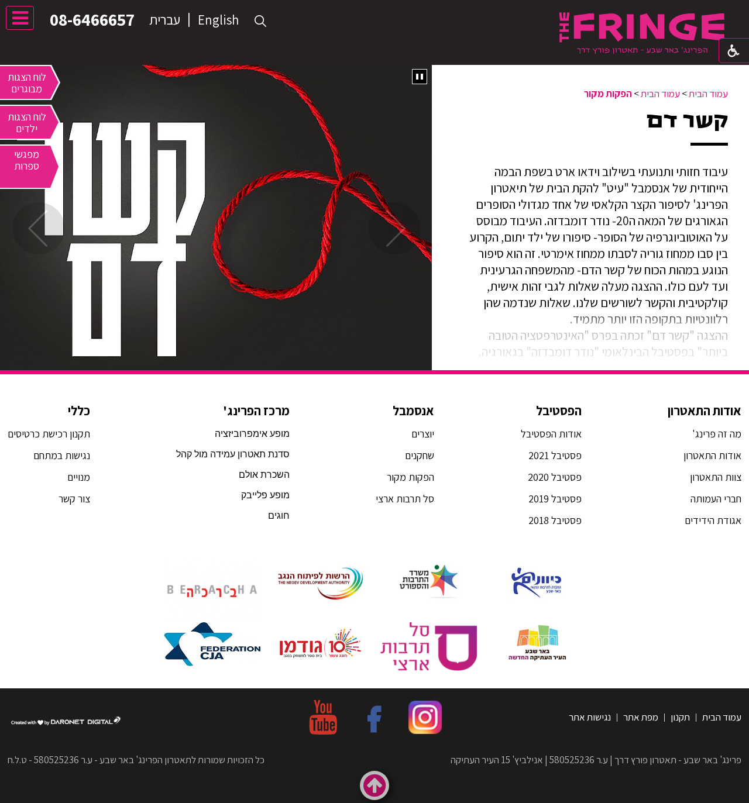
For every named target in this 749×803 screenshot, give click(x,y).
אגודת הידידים (713, 520)
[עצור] (419, 76)
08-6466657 (92, 19)
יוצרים (422, 433)
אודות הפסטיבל (551, 433)
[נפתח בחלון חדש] (537, 581)
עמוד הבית (708, 93)
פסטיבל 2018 (555, 520)
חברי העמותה (715, 498)
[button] (260, 21)
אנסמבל (413, 410)
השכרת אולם (264, 475)
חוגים (279, 516)
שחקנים (419, 455)
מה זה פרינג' (716, 433)
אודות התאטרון (704, 410)
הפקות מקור (608, 93)
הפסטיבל (559, 410)
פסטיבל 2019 (555, 498)
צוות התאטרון (715, 477)
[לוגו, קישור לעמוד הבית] (641, 33)
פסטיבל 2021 (555, 455)
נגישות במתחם (59, 455)
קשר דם (687, 120)
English (218, 20)
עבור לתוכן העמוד (374, 11)
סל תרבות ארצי (405, 498)
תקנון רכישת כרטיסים (49, 433)
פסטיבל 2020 (555, 477)
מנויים (77, 477)
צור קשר (73, 498)
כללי (79, 410)
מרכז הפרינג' (256, 410)
